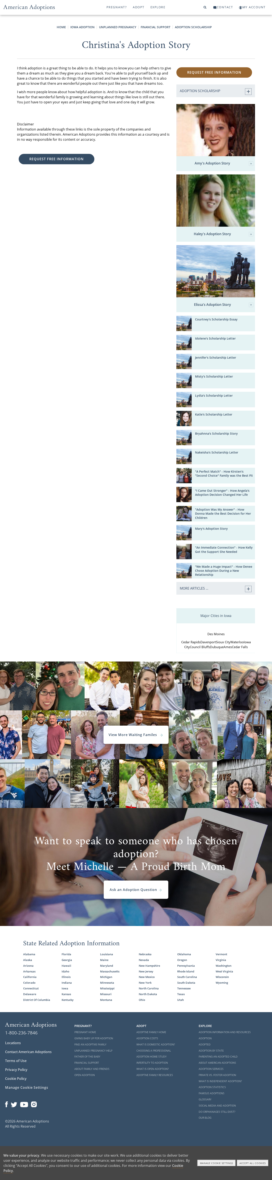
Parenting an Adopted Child (218, 1056)
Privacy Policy (16, 1069)
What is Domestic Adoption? (155, 1044)
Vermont (221, 954)
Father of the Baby (87, 1056)
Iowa (65, 988)
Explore (158, 7)
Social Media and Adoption (217, 1105)
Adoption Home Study (151, 1056)
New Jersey (146, 971)
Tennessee (184, 988)
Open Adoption (84, 1075)
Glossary (205, 1099)
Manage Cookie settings (216, 1163)
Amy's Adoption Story (212, 163)
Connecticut (31, 988)
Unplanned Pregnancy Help (93, 1050)
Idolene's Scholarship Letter (215, 338)
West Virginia (224, 971)
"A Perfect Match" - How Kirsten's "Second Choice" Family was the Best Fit (224, 473)
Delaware (29, 994)
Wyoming (222, 983)
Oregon (182, 960)
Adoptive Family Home (151, 1032)
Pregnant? (116, 7)
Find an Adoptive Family (90, 1044)
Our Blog (205, 1118)
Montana (106, 1000)
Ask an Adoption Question (133, 889)
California (30, 977)
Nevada (144, 960)
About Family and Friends (91, 1069)
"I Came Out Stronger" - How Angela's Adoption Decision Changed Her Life (222, 493)
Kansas (66, 994)
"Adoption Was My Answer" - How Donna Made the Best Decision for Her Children (223, 513)
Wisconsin (222, 977)
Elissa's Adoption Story (212, 305)
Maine (104, 960)
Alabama (29, 954)
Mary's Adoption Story (211, 529)
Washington (223, 966)
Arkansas (29, 971)
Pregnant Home (85, 1032)
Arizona (28, 966)
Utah (180, 1000)
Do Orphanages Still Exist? (217, 1112)
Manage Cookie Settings (26, 1087)
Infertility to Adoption (152, 1063)
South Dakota (186, 983)
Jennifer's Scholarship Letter (215, 357)
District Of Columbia (36, 1000)
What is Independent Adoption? (220, 1081)
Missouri (106, 994)
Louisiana (106, 954)
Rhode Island (185, 971)
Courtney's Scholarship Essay (216, 319)
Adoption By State (211, 1050)
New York (145, 983)
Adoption (205, 1038)
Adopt (138, 7)
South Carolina (187, 977)
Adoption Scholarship (193, 27)
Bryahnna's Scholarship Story (216, 433)
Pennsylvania (186, 966)
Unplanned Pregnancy (117, 27)
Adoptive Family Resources (154, 1075)
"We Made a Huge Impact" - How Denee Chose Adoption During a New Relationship (223, 571)
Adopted (205, 1044)
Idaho (65, 971)
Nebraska (145, 954)
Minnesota (107, 983)
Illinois (66, 977)
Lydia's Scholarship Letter (214, 395)
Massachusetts (109, 971)
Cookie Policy (16, 1078)
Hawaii (66, 966)
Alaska (27, 960)
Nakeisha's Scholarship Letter (216, 452)
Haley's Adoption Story (212, 234)
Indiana (67, 983)
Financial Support (155, 27)
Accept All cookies (252, 1163)
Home (61, 27)
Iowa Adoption (82, 27)
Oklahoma (184, 954)
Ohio (142, 1000)
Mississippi (107, 988)
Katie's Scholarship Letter (213, 414)
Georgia (67, 960)
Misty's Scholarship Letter (214, 376)
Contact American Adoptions (28, 1051)
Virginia (221, 960)
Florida (66, 954)
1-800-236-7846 (21, 1033)
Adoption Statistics (212, 1087)
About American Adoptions (217, 1063)
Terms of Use (16, 1060)
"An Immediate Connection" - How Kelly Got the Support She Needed (224, 549)
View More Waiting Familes (133, 734)
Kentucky (68, 1000)
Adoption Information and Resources (225, 1032)
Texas (181, 994)
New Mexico (147, 977)
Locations (13, 1043)
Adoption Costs (147, 1038)
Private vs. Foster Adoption (217, 1075)
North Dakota (148, 994)
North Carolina (149, 988)
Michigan (106, 977)
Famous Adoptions (211, 1093)
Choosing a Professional (153, 1050)
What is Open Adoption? (152, 1069)
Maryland (106, 966)
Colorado (29, 983)
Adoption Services (211, 1069)
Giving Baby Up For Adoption (93, 1038)
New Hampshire (149, 966)
